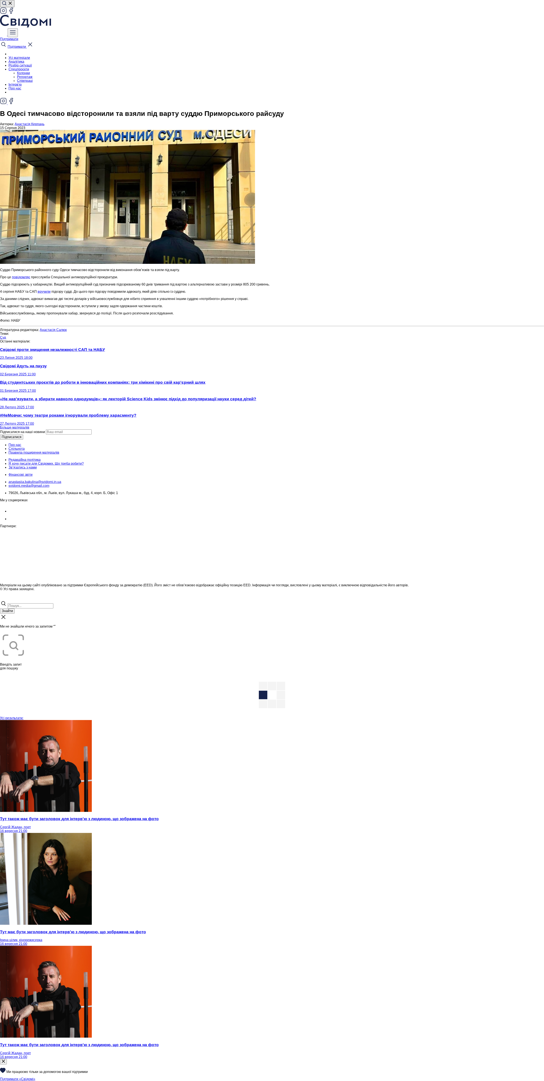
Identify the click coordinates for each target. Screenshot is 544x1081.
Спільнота (16, 448)
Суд (3, 337)
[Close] (3, 1061)
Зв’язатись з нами (22, 467)
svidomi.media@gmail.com (28, 485)
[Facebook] (11, 13)
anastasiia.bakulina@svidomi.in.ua (34, 482)
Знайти (7, 611)
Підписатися (11, 437)
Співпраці (25, 80)
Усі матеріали (19, 58)
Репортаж (25, 77)
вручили (44, 291)
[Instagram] (4, 13)
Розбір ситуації (20, 65)
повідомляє (21, 277)
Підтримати (9, 39)
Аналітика (16, 61)
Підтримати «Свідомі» (17, 1079)
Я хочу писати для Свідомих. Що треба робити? (46, 463)
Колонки (23, 73)
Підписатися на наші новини (22, 432)
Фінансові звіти (20, 474)
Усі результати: (11, 718)
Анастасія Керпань (29, 124)
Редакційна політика (24, 460)
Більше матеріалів (14, 427)
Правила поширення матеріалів (33, 452)
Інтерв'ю (15, 84)
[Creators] (8, 598)
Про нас (14, 88)
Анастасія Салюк (53, 330)
